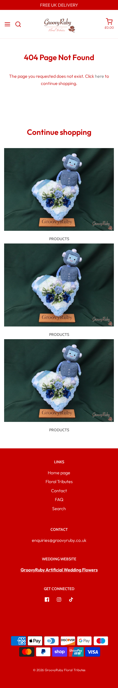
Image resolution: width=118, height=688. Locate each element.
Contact (59, 490)
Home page (59, 472)
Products (59, 238)
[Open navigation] (7, 24)
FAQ (59, 499)
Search (59, 508)
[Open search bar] (20, 24)
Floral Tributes (59, 481)
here (99, 76)
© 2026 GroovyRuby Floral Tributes (59, 670)
